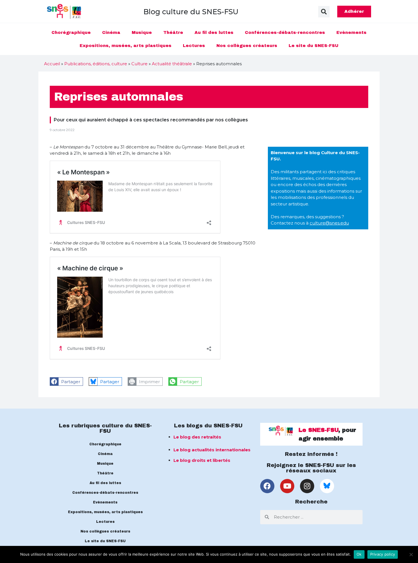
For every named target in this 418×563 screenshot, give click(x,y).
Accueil (52, 63)
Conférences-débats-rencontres (285, 32)
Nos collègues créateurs (246, 45)
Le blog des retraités (197, 437)
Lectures (194, 45)
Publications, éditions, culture (95, 63)
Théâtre (173, 32)
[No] (411, 554)
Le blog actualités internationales (212, 449)
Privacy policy (382, 554)
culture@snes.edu (329, 223)
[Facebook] (267, 486)
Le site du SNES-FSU (313, 45)
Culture (139, 63)
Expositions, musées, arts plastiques (125, 45)
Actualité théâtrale (172, 63)
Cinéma (111, 32)
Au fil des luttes (213, 32)
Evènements (351, 32)
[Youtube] (287, 486)
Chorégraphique (71, 32)
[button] (324, 11)
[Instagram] (307, 486)
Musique (142, 32)
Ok (359, 554)
